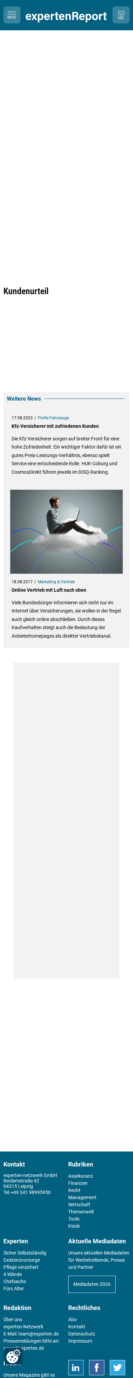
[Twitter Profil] (117, 1367)
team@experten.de (38, 1334)
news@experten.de (23, 1348)
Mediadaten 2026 (91, 1284)
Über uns (12, 1319)
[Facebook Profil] (96, 1367)
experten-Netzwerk (23, 1326)
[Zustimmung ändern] (13, 1356)
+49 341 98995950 (31, 1192)
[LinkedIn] (76, 1367)
